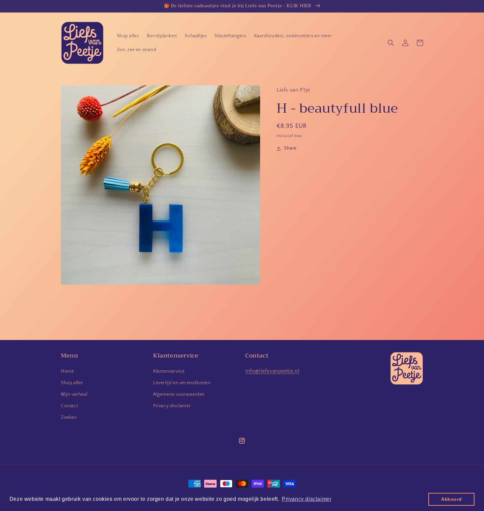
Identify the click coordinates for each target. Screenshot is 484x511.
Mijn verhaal (74, 394)
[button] (391, 43)
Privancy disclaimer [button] (306, 499)
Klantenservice (168, 371)
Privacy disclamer (172, 406)
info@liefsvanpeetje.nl (272, 371)
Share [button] (290, 148)
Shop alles (72, 382)
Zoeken (69, 417)
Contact (69, 406)
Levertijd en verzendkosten (182, 382)
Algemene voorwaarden (179, 394)
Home (67, 371)
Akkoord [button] (451, 499)
